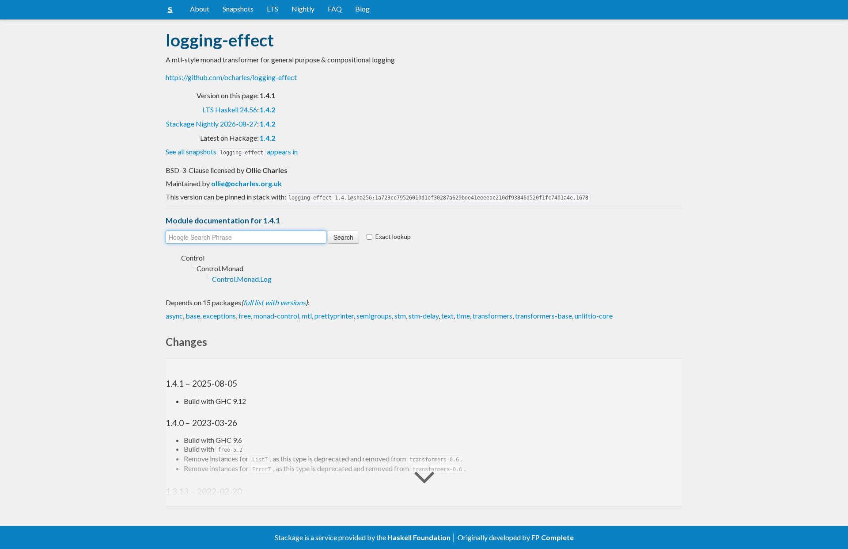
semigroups (374, 315)
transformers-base (543, 315)
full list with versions (274, 302)
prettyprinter (334, 315)
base (193, 315)
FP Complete (552, 537)
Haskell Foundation (418, 537)
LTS (272, 8)
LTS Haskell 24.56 (229, 109)
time (463, 315)
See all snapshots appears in (232, 151)
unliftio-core (594, 315)
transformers (492, 315)
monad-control (276, 315)
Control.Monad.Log (242, 279)
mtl (307, 315)
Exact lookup (393, 236)
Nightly (303, 8)
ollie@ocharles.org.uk (246, 183)
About (199, 8)
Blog (362, 8)
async (174, 315)
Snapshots (238, 8)
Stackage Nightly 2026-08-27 (211, 123)
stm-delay (424, 315)
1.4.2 (267, 109)
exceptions (219, 315)
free (244, 315)
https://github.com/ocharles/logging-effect (231, 77)
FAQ (335, 8)
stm (400, 315)
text (447, 315)
